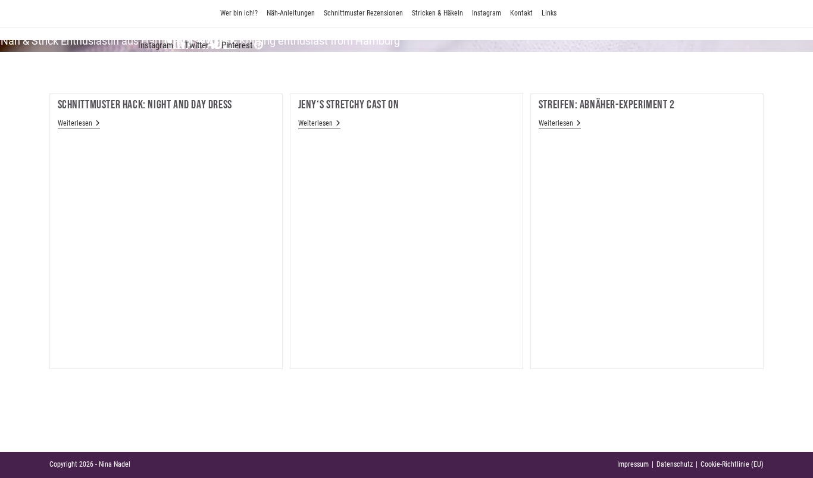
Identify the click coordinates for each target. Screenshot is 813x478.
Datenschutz (674, 464)
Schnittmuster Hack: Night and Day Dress (145, 105)
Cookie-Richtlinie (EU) (732, 464)
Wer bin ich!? (239, 13)
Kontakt (521, 13)
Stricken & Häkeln (437, 13)
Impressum (633, 464)
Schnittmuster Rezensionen (363, 13)
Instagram (486, 13)
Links (549, 13)
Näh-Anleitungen (291, 13)
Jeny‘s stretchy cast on (348, 105)
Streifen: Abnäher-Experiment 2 (607, 105)
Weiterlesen (79, 124)
